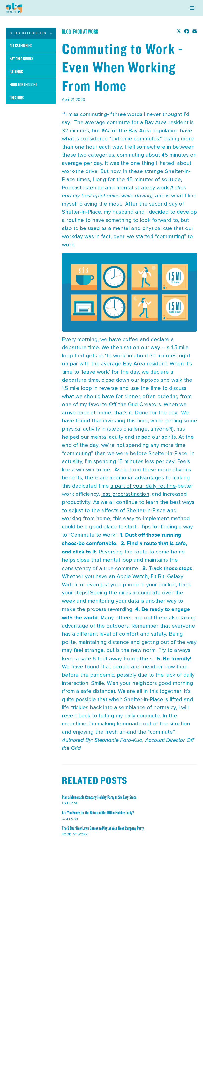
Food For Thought (23, 85)
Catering (16, 72)
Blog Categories (28, 33)
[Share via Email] (194, 31)
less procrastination (125, 494)
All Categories (21, 45)
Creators (17, 98)
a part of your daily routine (143, 486)
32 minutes (75, 130)
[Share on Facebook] (186, 31)
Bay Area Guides (21, 58)
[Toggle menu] (192, 8)
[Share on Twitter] (178, 31)
